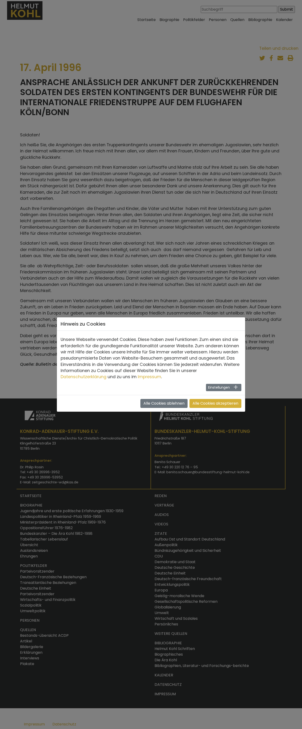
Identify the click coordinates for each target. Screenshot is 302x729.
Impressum (149, 377)
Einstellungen (219, 387)
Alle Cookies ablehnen (164, 403)
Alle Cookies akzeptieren (215, 403)
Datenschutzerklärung (83, 377)
